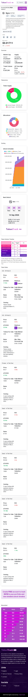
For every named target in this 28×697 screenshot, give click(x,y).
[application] (14, 97)
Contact (4, 677)
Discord (17, 686)
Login (16, 671)
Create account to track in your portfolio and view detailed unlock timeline (14, 594)
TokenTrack (22, 695)
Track (22, 8)
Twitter (4, 686)
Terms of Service (7, 674)
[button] (14, 105)
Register (4, 671)
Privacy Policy (18, 674)
